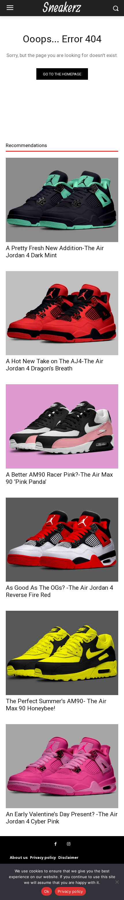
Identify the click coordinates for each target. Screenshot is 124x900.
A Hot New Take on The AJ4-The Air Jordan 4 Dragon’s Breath (54, 365)
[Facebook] (55, 844)
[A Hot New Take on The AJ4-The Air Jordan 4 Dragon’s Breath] (62, 313)
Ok (46, 891)
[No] (117, 882)
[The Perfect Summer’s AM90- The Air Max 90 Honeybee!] (62, 653)
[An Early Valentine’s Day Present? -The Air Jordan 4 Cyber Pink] (62, 766)
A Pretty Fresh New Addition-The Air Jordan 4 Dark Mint (55, 252)
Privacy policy (70, 891)
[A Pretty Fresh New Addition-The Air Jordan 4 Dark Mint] (62, 200)
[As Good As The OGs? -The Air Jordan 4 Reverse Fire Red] (62, 540)
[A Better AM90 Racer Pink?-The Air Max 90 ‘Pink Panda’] (62, 426)
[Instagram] (68, 844)
